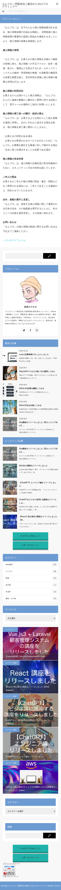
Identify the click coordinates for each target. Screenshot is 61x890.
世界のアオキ (30, 307)
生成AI (31, 592)
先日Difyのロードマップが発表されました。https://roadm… (34, 393)
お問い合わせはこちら (30, 545)
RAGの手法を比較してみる (30, 405)
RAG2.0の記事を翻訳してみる (31, 388)
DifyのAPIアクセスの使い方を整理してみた (37, 371)
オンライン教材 (11, 663)
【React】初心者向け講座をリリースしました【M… (38, 518)
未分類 (30, 585)
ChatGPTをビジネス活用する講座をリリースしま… (37, 501)
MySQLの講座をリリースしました (33, 466)
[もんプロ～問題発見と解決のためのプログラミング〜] (26, 5)
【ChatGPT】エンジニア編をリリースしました (37, 484)
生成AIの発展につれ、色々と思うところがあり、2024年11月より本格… (38, 359)
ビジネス (31, 571)
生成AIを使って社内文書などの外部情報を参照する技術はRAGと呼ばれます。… (38, 410)
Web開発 (31, 565)
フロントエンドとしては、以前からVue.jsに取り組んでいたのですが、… (38, 525)
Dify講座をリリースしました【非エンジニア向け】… (38, 424)
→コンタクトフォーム (14, 240)
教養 (31, 578)
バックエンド (10, 629)
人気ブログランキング (10, 876)
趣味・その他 (31, 598)
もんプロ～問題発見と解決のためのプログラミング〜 (28, 886)
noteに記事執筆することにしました (34, 354)
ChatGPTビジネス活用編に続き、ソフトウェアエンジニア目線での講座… (38, 491)
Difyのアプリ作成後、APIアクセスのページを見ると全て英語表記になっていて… (38, 376)
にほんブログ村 (9, 870)
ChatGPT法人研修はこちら (30, 536)
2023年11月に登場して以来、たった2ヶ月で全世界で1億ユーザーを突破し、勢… (38, 508)
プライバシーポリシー (11, 864)
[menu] (57, 4)
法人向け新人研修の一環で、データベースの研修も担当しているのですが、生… (38, 471)
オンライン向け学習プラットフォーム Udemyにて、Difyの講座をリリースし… (37, 431)
